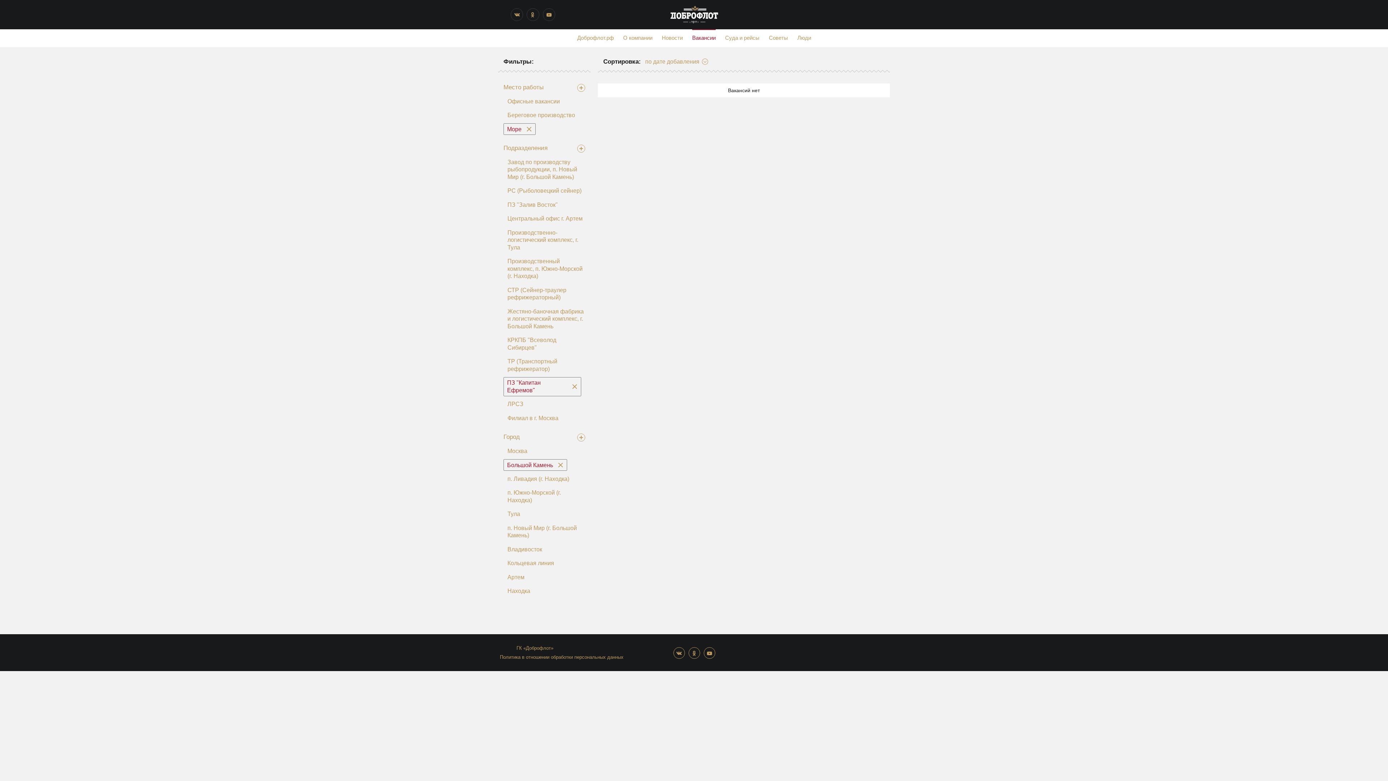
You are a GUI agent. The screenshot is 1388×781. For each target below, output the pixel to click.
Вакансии (704, 38)
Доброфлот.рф (595, 38)
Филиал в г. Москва (532, 418)
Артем (515, 577)
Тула (513, 514)
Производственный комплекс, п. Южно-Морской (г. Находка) (545, 268)
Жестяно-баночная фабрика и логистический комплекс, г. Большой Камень (545, 318)
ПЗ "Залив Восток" (532, 205)
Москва (517, 451)
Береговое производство (541, 115)
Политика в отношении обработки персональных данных (562, 657)
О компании (637, 38)
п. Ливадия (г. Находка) (538, 479)
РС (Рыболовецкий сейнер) (544, 191)
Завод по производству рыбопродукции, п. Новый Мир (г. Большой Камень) (542, 169)
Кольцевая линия (530, 563)
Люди (804, 38)
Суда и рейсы (742, 38)
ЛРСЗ (515, 404)
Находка (518, 591)
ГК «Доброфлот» (535, 648)
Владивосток (524, 549)
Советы (778, 38)
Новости (672, 38)
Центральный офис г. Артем (545, 218)
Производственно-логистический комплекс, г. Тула (542, 240)
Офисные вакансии (533, 101)
